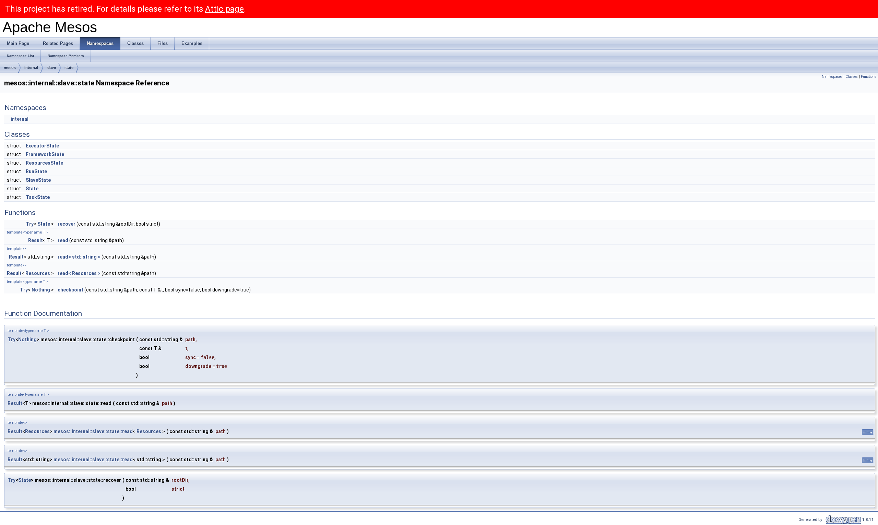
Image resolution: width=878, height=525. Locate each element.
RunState (36, 171)
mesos (10, 67)
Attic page (224, 9)
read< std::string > (79, 257)
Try (30, 224)
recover (66, 224)
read (63, 240)
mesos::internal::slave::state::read (93, 431)
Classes (851, 76)
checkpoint (70, 290)
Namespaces (832, 76)
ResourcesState (44, 163)
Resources (37, 273)
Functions (868, 76)
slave (51, 67)
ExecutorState (42, 145)
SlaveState (38, 180)
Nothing (41, 290)
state (68, 67)
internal (31, 67)
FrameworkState (45, 154)
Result (35, 240)
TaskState (38, 197)
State (32, 188)
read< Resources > (79, 273)
